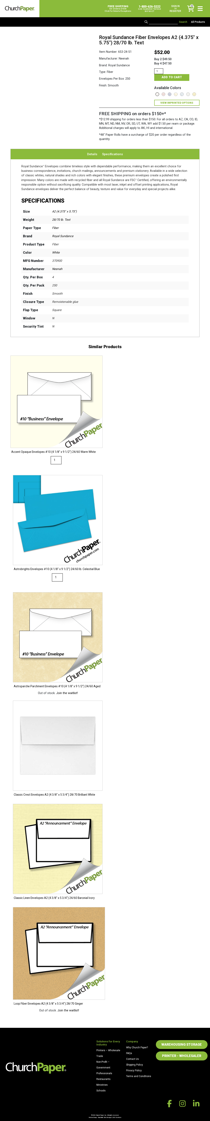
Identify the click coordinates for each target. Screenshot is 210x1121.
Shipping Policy (134, 1064)
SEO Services (117, 1117)
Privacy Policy (134, 1070)
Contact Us (132, 1059)
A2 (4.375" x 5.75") (64, 211)
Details (92, 154)
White (56, 252)
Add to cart (172, 77)
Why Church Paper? (137, 1047)
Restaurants (103, 1079)
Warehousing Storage (181, 1044)
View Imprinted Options (176, 102)
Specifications (112, 154)
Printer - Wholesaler (181, 1056)
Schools (101, 1090)
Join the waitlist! (67, 693)
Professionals (104, 1073)
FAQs (129, 1053)
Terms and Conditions (138, 1076)
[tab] (92, 154)
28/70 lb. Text (61, 219)
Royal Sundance (62, 236)
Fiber (55, 228)
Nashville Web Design (104, 1117)
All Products (198, 22)
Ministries (102, 1084)
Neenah (57, 269)
